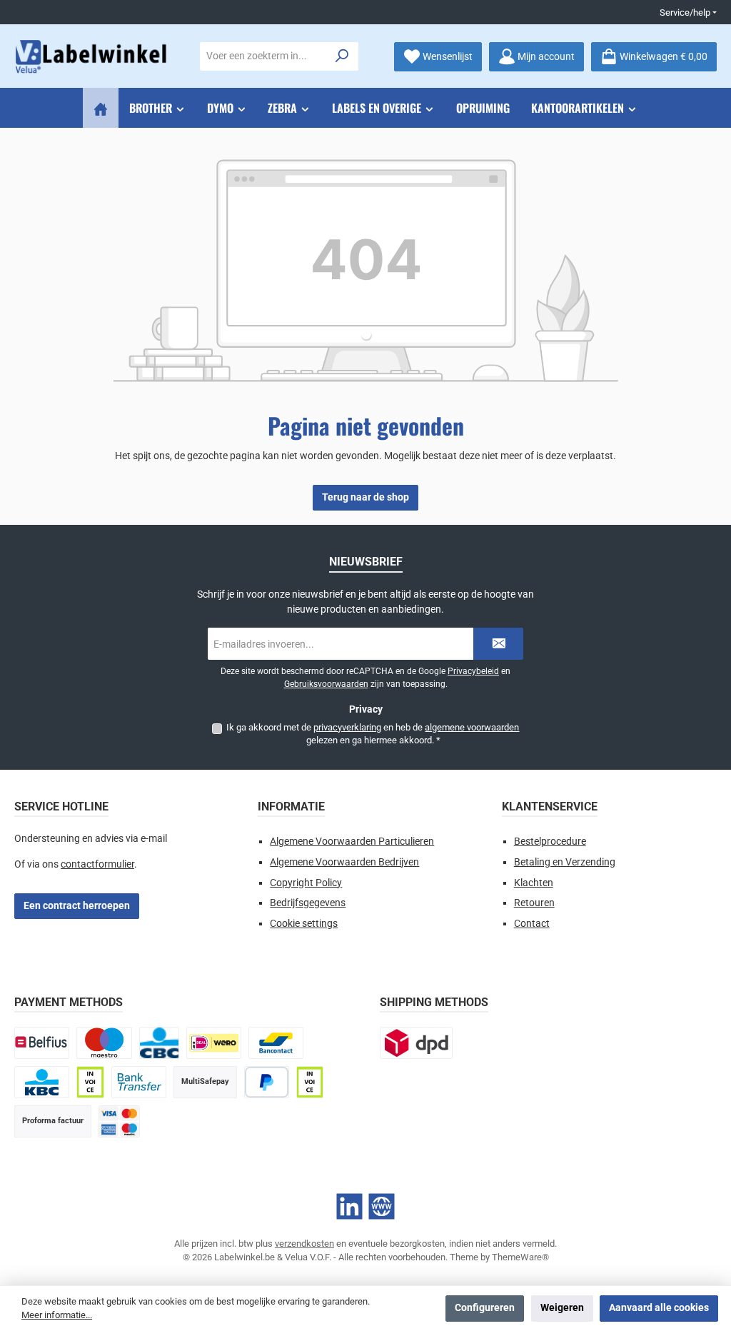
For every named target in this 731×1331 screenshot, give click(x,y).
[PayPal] (266, 1082)
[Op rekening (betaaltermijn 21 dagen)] (309, 1082)
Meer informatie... (56, 1315)
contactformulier (97, 864)
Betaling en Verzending (564, 862)
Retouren (534, 903)
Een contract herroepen (77, 906)
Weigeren (562, 1308)
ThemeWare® (520, 1257)
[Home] (101, 108)
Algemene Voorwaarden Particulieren (352, 841)
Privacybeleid (473, 671)
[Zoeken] (342, 56)
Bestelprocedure (550, 841)
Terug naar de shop (365, 497)
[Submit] (498, 644)
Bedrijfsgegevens (308, 903)
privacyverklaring (347, 727)
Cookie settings (304, 924)
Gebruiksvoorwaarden (326, 684)
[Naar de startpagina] (92, 56)
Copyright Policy (306, 883)
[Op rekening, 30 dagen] (90, 1082)
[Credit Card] (119, 1121)
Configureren (485, 1308)
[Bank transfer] (138, 1082)
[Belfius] (41, 1043)
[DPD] (416, 1043)
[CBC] (159, 1043)
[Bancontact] (275, 1043)
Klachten (533, 883)
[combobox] (263, 56)
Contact (532, 924)
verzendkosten (304, 1243)
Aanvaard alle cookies (659, 1308)
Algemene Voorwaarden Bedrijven (344, 862)
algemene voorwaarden (472, 727)
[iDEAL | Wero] (213, 1043)
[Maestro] (103, 1043)
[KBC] (41, 1082)
